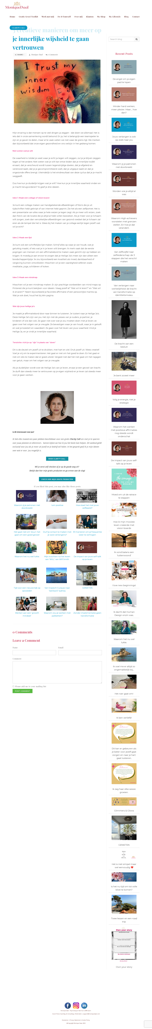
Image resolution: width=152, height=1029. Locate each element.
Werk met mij (48, 16)
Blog (126, 16)
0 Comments (53, 54)
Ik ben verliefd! (124, 717)
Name (15, 647)
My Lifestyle (115, 16)
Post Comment (22, 691)
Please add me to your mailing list (30, 686)
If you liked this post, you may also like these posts (57, 486)
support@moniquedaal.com (91, 1014)
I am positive (57, 505)
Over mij (78, 16)
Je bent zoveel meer (124, 375)
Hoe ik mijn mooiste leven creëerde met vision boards (124, 524)
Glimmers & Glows (124, 810)
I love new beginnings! (124, 585)
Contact (136, 16)
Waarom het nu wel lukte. (27, 556)
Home (12, 16)
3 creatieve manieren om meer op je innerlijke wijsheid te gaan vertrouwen (57, 38)
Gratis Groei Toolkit (28, 16)
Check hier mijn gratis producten (57, 479)
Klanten (90, 16)
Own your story (124, 967)
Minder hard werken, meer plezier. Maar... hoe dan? (124, 109)
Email (60, 647)
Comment (17, 659)
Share (20, 55)
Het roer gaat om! (124, 693)
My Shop (101, 16)
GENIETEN (87, 588)
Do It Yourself (64, 16)
